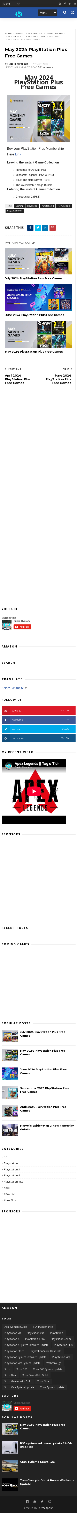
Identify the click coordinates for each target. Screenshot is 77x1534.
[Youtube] (60, 4)
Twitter (40, 729)
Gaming (19, 33)
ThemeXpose (45, 1508)
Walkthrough (53, 1363)
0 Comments (45, 67)
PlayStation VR (13, 1333)
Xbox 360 (9, 1194)
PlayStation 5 (13, 36)
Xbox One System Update (19, 1387)
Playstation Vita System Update (22, 1363)
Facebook (40, 720)
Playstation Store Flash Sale (45, 1351)
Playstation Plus (35, 36)
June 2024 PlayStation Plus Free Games (34, 315)
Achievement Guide (16, 1327)
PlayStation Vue (35, 1333)
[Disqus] (39, 441)
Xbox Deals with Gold (35, 1375)
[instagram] (75, 4)
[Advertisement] (38, 879)
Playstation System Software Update (25, 1357)
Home (8, 33)
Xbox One (10, 1200)
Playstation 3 (12, 1169)
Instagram (40, 738)
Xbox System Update (52, 1387)
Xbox (7, 1188)
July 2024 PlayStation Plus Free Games (33, 278)
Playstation (35, 33)
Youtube (40, 710)
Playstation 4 (55, 33)
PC (5, 1157)
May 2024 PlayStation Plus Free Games (34, 351)
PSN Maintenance (43, 1327)
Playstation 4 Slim (61, 1339)
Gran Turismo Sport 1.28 (37, 1461)
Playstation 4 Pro (35, 1339)
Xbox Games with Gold (18, 1381)
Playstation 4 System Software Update (26, 1345)
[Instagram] (49, 1501)
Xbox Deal (10, 1375)
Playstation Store (14, 1351)
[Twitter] (70, 4)
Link (18, 154)
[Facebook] (65, 4)
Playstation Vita (13, 1181)
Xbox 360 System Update (47, 1369)
